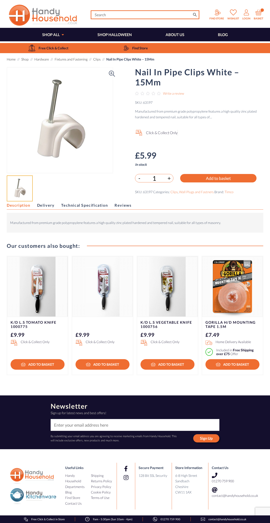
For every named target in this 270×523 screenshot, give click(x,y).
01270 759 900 (223, 481)
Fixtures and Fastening (71, 59)
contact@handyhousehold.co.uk (235, 495)
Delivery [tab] (46, 205)
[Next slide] (255, 307)
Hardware (41, 59)
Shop (25, 59)
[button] (15, 120)
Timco (229, 192)
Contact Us (73, 503)
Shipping (97, 475)
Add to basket (218, 178)
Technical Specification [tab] (84, 205)
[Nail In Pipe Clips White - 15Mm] (60, 120)
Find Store (72, 498)
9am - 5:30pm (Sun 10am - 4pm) (112, 519)
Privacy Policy (101, 487)
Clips (97, 59)
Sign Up (206, 438)
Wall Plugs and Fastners (196, 192)
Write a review (173, 93)
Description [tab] (18, 205)
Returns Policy (101, 481)
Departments (75, 487)
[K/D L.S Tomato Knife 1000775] (37, 286)
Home (11, 59)
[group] (48, 48)
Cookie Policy (101, 492)
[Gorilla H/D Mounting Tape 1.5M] (232, 286)
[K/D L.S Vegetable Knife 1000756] (167, 286)
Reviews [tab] (123, 205)
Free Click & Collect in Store (48, 519)
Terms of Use (100, 498)
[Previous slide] (15, 307)
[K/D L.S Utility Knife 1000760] (102, 286)
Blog (68, 492)
